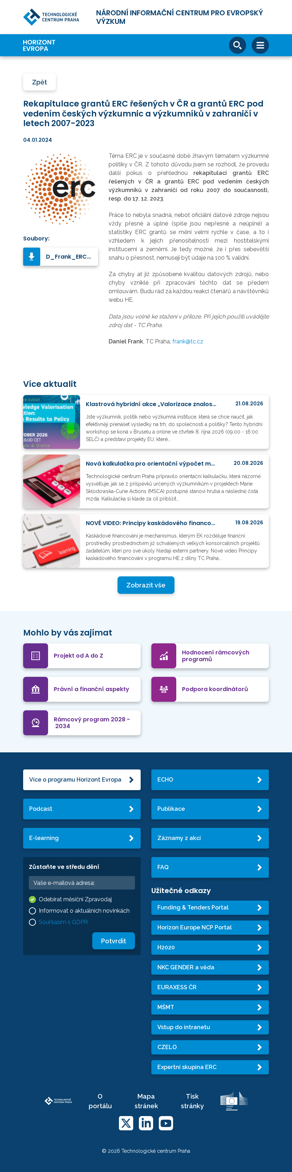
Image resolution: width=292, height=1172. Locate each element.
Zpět (39, 82)
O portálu (100, 1101)
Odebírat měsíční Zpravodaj (75, 899)
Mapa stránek (146, 1101)
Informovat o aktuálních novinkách (84, 910)
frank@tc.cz (187, 341)
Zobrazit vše (146, 585)
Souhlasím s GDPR (63, 922)
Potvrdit (113, 941)
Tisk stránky (192, 1101)
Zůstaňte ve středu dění (64, 867)
